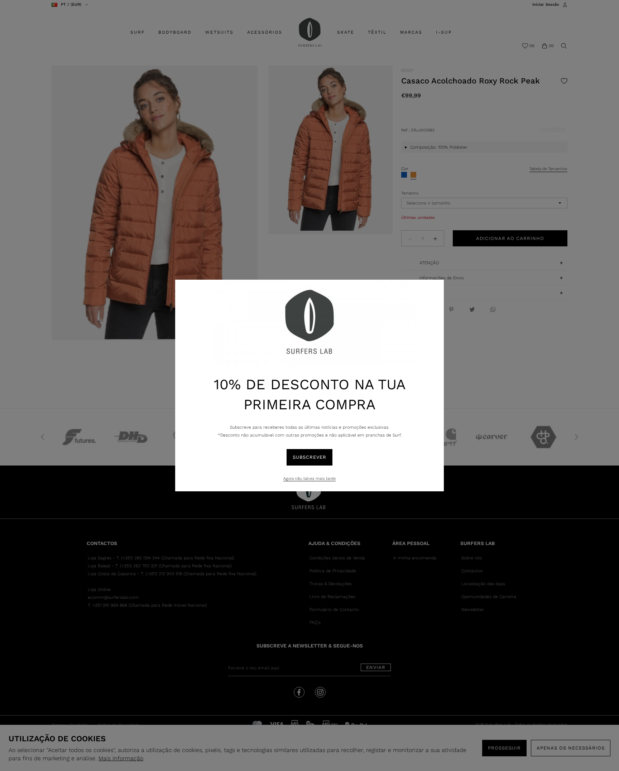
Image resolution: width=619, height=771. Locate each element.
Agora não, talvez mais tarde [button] (309, 478)
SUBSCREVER (309, 457)
